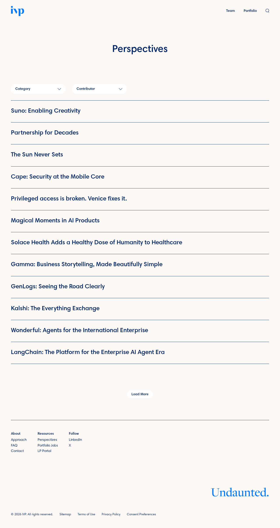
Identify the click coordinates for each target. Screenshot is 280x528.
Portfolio (250, 11)
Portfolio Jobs (48, 445)
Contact (17, 451)
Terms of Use (86, 514)
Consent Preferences (141, 514)
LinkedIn (75, 440)
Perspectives (47, 440)
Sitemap (65, 514)
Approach (19, 440)
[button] (267, 11)
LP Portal (44, 451)
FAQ (14, 445)
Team (230, 11)
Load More (140, 394)
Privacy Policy (111, 514)
